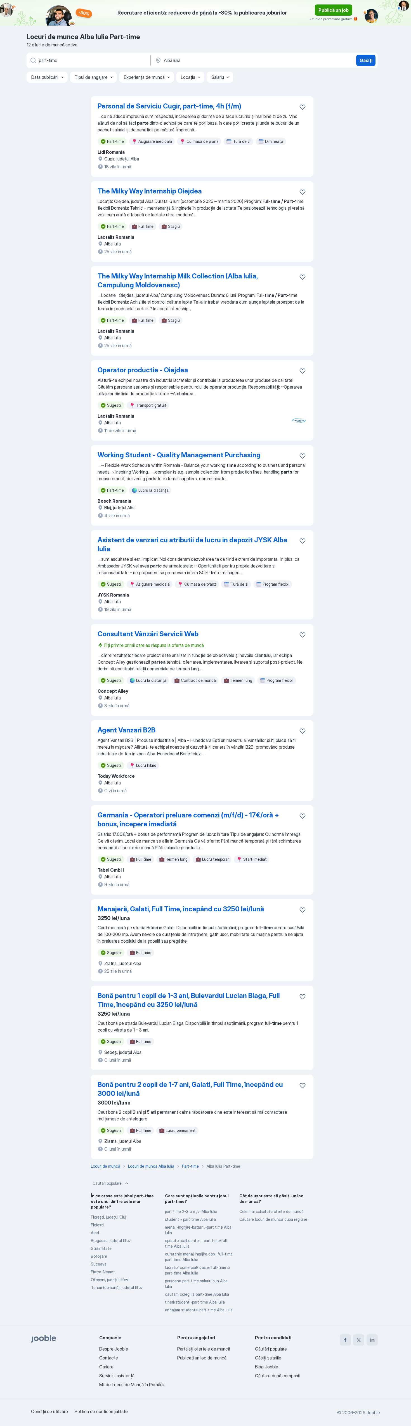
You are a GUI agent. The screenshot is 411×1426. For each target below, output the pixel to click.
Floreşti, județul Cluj (108, 1217)
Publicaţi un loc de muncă (201, 1358)
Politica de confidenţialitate (101, 1411)
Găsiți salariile (268, 1358)
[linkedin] (372, 1339)
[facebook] (345, 1339)
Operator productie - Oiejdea (143, 370)
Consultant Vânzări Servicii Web (148, 634)
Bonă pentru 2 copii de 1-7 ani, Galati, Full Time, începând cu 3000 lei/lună (190, 1089)
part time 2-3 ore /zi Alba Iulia (191, 1211)
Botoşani (99, 1256)
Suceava (99, 1264)
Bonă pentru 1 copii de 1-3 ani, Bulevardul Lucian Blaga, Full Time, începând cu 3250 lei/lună (189, 1000)
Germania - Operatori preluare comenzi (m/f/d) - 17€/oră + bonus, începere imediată (188, 819)
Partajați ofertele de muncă (203, 1349)
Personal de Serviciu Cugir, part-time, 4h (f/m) (169, 106)
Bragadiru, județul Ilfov (111, 1240)
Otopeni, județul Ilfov (109, 1279)
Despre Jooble (113, 1349)
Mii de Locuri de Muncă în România (132, 1384)
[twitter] (358, 1339)
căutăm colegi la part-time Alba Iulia (197, 1294)
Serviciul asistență (116, 1375)
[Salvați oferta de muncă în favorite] (302, 107)
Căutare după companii (277, 1375)
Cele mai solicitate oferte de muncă (271, 1211)
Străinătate (101, 1248)
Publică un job (333, 10)
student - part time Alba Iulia (190, 1219)
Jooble (373, 1412)
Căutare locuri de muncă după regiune (273, 1219)
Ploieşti (97, 1224)
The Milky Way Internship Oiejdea (150, 191)
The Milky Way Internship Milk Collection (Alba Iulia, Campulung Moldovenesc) (178, 280)
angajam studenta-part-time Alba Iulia (199, 1309)
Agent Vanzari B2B (126, 730)
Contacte (108, 1358)
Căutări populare (107, 1183)
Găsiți (366, 60)
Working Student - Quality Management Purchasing (179, 455)
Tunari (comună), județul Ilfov (117, 1287)
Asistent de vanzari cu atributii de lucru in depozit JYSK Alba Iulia (192, 544)
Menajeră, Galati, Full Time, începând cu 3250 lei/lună (181, 909)
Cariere (106, 1367)
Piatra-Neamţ (103, 1271)
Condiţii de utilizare (49, 1411)
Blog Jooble (266, 1367)
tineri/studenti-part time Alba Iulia (195, 1302)
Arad (95, 1232)
